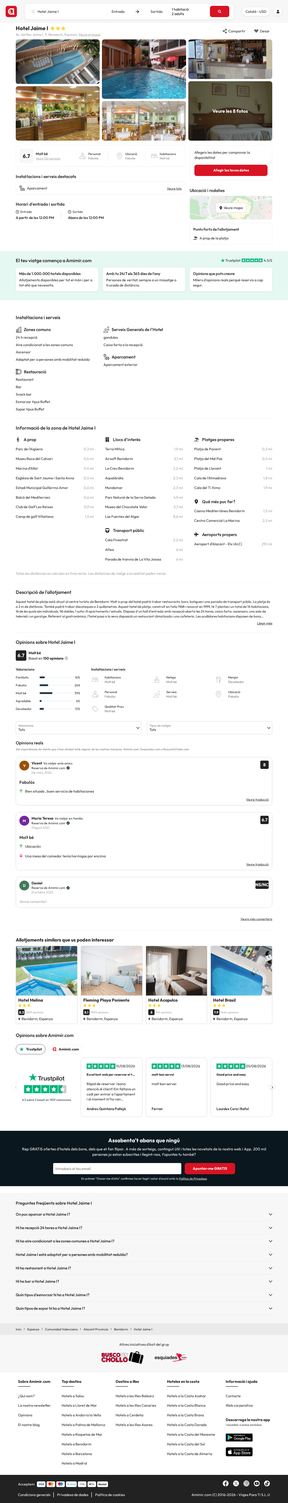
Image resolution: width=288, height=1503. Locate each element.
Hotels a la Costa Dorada (187, 1424)
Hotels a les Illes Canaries (136, 1405)
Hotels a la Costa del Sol (186, 1444)
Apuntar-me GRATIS (210, 1168)
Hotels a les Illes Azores (134, 1424)
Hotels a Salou (73, 1396)
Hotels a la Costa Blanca (186, 1405)
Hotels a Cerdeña (129, 1415)
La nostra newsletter (34, 1405)
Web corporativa (239, 1405)
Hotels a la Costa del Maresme (191, 1434)
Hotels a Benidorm (76, 1444)
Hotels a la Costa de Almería (189, 1453)
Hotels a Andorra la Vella (81, 1415)
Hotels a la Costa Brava (185, 1415)
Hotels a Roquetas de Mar (82, 1434)
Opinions (25, 1415)
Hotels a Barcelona (77, 1453)
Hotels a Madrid (74, 1463)
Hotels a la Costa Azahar (186, 1396)
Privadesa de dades (72, 1494)
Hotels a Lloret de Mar (79, 1405)
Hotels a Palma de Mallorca (83, 1424)
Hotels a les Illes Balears (135, 1396)
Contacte (233, 1396)
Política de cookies (110, 1494)
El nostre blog (29, 1424)
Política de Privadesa (193, 1178)
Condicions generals (34, 1494)
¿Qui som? (26, 1396)
